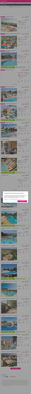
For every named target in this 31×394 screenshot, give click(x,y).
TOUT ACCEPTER (22, 201)
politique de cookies (7, 197)
